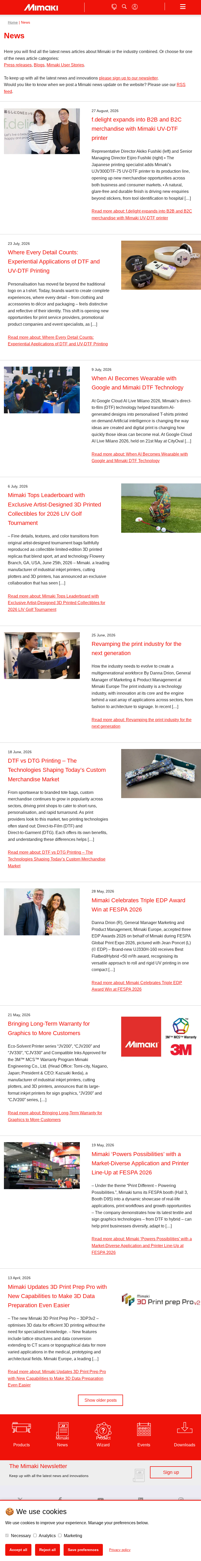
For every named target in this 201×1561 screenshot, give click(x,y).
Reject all (47, 1550)
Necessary (20, 1535)
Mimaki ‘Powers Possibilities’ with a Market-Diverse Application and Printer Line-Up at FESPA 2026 (140, 1163)
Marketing (72, 1535)
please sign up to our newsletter (128, 78)
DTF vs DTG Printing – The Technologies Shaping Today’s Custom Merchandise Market (57, 769)
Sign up (171, 1472)
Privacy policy (120, 1550)
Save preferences (83, 1550)
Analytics (47, 1535)
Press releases (18, 65)
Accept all (18, 1550)
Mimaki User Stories (65, 65)
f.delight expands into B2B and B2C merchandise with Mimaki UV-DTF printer (137, 128)
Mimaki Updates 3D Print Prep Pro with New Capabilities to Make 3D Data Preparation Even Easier (57, 1296)
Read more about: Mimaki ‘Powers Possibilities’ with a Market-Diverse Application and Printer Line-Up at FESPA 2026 (142, 1245)
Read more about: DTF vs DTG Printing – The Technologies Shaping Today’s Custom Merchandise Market (56, 859)
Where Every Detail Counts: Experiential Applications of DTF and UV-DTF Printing (54, 261)
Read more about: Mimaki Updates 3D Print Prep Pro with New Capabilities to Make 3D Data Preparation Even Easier (57, 1378)
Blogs (39, 65)
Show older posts (101, 1400)
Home (13, 22)
